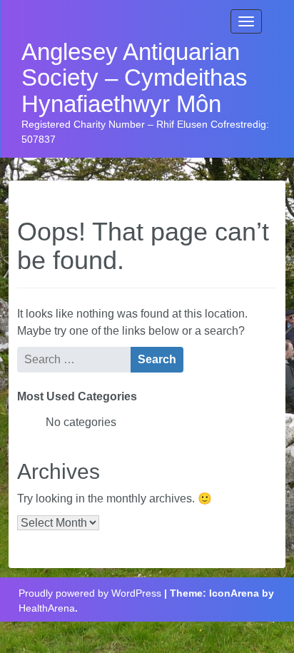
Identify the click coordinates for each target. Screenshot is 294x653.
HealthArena (47, 608)
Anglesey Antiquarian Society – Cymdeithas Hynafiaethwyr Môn (134, 78)
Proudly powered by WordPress (90, 593)
